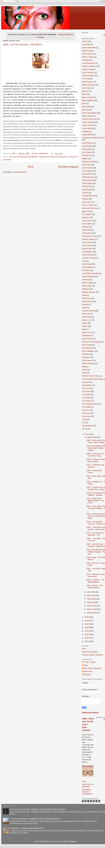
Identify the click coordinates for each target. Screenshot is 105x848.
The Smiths (86, 407)
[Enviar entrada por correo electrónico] (51, 153)
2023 (87, 624)
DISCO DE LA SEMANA (87, 785)
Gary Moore (86, 190)
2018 (87, 641)
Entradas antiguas (68, 166)
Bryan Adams (87, 116)
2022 (87, 627)
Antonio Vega (87, 69)
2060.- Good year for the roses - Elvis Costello (88, 724)
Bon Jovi (85, 110)
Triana (84, 419)
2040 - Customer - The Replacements (95, 581)
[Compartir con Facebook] (60, 154)
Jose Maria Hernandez (93, 668)
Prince (84, 323)
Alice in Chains (88, 57)
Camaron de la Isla (89, 119)
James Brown (87, 221)
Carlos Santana (88, 122)
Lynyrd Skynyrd (88, 276)
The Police (86, 401)
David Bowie (87, 143)
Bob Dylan (86, 107)
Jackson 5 (86, 217)
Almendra (86, 60)
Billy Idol (85, 91)
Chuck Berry (87, 128)
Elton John (86, 165)
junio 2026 (91, 595)
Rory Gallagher (88, 351)
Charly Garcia (87, 125)
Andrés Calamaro (89, 66)
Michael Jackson (88, 292)
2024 (87, 621)
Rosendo (85, 354)
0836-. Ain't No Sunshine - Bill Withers (22, 44)
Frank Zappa (87, 183)
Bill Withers (32, 157)
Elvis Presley (87, 168)
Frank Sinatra (87, 180)
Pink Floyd (86, 317)
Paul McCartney (88, 311)
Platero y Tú (87, 320)
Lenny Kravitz (87, 255)
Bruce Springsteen (89, 113)
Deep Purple (87, 146)
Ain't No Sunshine (20, 157)
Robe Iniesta (87, 345)
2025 (87, 617)
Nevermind (88, 671)
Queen (84, 326)
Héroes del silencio (89, 208)
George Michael (88, 196)
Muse (84, 295)
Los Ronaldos (87, 267)
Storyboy (87, 675)
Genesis (85, 193)
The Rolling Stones (89, 404)
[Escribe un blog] (57, 154)
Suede (84, 370)
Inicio (31, 166)
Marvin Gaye (87, 286)
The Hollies (86, 395)
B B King (85, 79)
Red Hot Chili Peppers (91, 342)
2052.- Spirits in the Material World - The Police (95, 500)
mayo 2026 (91, 599)
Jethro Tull (86, 230)
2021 (87, 631)
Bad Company (87, 82)
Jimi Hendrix (87, 233)
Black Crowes (87, 97)
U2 (83, 422)
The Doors (86, 391)
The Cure (85, 388)
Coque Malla (87, 135)
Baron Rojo (86, 88)
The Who (85, 410)
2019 (87, 638)
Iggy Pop (85, 211)
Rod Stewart (87, 348)
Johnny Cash (87, 245)
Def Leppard (87, 149)
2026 (87, 434)
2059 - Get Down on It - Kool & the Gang (95, 455)
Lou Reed (86, 270)
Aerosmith (86, 44)
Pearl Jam (86, 314)
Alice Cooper (87, 54)
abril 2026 (91, 602)
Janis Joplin (86, 224)
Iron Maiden (86, 214)
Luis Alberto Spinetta (90, 273)
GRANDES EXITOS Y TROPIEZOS (87, 792)
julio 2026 (91, 592)
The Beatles (87, 385)
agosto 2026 (92, 437)
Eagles (85, 158)
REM (84, 329)
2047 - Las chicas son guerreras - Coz (95, 534)
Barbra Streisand (88, 85)
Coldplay (85, 131)
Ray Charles (87, 339)
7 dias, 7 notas (13, 9)
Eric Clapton (87, 171)
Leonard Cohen (88, 258)
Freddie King (87, 186)
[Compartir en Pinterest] (62, 154)
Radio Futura (87, 332)
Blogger (73, 841)
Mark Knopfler (87, 283)
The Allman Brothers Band (92, 379)
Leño (84, 261)
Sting (84, 367)
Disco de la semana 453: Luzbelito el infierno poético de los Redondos (37, 809)
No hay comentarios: (40, 153)
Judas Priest (87, 249)
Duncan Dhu (87, 155)
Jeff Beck (85, 227)
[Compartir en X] (59, 154)
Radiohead (86, 335)
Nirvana (85, 304)
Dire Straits (86, 152)
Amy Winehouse (88, 63)
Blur (83, 103)
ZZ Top (85, 429)
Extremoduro (87, 174)
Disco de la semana (90, 652)
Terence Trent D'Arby (90, 376)
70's (10, 157)
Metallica (85, 289)
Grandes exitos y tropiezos (92, 655)
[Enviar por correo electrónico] (55, 154)
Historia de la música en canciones (52, 157)
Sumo (84, 373)
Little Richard (87, 264)
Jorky (86, 665)
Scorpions (86, 357)
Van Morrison (87, 426)
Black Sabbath (88, 100)
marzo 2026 (92, 606)
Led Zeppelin (87, 252)
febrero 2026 (92, 609)
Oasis (84, 308)
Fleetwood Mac (88, 177)
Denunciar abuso (90, 712)
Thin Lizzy (86, 413)
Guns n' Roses (88, 205)
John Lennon (87, 242)
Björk (84, 94)
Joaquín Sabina (88, 239)
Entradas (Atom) (20, 172)
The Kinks (86, 398)
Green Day (86, 202)
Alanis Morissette (89, 48)
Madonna (85, 280)
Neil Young (86, 298)
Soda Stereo (87, 360)
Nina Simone (87, 301)
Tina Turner (86, 416)
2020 (87, 634)
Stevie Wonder (88, 363)
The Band (86, 382)
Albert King (86, 51)
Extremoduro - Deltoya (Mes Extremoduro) (26, 828)
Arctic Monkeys (88, 72)
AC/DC (85, 41)
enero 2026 (91, 613)
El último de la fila (89, 162)
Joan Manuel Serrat (90, 236)
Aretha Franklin (88, 76)
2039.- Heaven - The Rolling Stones (94, 586)
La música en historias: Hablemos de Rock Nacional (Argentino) (35, 819)
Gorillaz (85, 199)
